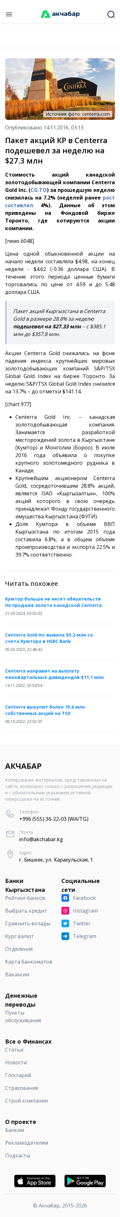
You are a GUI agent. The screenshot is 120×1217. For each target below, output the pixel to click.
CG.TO (38, 189)
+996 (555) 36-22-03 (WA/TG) (53, 818)
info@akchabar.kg (41, 839)
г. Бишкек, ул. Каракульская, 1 (56, 859)
